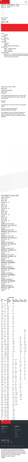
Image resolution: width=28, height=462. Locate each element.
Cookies (16, 433)
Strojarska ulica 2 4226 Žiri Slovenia (4, 429)
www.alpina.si (3, 431)
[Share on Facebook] (13, 86)
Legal (16, 432)
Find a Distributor (18, 429)
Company (17, 426)
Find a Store (17, 430)
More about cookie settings (8, 456)
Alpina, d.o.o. (4, 426)
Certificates (17, 436)
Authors (22, 445)
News (16, 428)
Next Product (4, 17)
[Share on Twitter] (14, 86)
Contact (16, 435)
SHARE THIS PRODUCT (7, 86)
